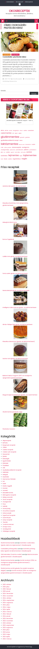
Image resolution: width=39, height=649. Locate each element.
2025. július (6, 587)
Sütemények (6, 54)
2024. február (7, 614)
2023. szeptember (8, 625)
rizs (4, 152)
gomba (27, 137)
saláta (8, 152)
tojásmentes (29, 155)
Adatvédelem (10, 2)
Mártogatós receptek (9, 495)
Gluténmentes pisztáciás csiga (12, 412)
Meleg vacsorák (8, 497)
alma (2, 130)
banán (10, 130)
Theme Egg (28, 647)
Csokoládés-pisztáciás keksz (14, 57)
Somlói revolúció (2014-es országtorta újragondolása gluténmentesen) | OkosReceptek (18, 562)
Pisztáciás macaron (9, 429)
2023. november (8, 621)
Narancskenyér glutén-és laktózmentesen (16, 290)
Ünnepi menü (15, 54)
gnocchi (22, 137)
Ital (4, 481)
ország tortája (5, 149)
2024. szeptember (8, 600)
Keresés (3, 91)
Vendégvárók (7, 529)
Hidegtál (5, 474)
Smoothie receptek (9, 511)
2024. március (7, 612)
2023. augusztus (8, 627)
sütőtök (29, 152)
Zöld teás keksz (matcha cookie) (11, 554)
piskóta (26, 150)
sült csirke (23, 152)
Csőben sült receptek (9, 452)
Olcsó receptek (7, 499)
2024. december (8, 593)
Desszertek (6, 454)
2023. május (6, 634)
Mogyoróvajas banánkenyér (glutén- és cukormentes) (20, 395)
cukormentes (6, 133)
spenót (12, 152)
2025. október (7, 584)
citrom (21, 130)
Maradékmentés (8, 493)
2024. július (6, 605)
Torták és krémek (8, 524)
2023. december (8, 618)
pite (2, 152)
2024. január (6, 616)
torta (2, 159)
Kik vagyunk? (19, 2)
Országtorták (7, 502)
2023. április (6, 636)
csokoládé (31, 130)
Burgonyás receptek (9, 445)
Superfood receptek (9, 515)
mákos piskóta (7, 147)
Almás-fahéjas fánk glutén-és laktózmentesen (17, 324)
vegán (24, 159)
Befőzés (5, 443)
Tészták (5, 522)
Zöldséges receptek (9, 531)
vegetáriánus (17, 159)
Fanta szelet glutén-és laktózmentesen (15, 273)
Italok (4, 483)
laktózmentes (9, 144)
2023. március (7, 639)
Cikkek (5, 447)
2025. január (6, 591)
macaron (28, 144)
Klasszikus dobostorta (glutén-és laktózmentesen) (19, 341)
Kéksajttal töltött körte (10, 222)
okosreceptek (16, 147)
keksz (21, 140)
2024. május (6, 607)
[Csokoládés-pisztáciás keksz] (19, 42)
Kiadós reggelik (7, 486)
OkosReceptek (19, 11)
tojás (21, 155)
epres (20, 133)
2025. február (7, 589)
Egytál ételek (7, 461)
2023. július (6, 630)
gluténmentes (10, 137)
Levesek (5, 490)
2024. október (7, 598)
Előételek (5, 463)
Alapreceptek (7, 440)
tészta (5, 159)
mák (2, 147)
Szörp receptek (7, 520)
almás (6, 130)
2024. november (8, 596)
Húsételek (6, 477)
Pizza (4, 504)
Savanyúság (6, 508)
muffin (33, 144)
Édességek (6, 459)
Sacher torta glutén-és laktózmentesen (15, 358)
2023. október (7, 623)
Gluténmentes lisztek (7, 543)
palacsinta (12, 149)
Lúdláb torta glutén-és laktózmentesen (15, 256)
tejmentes (13, 155)
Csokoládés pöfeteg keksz (9, 549)
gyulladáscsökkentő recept (10, 140)
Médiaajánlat (29, 2)
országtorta (25, 147)
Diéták (5, 456)
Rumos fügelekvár (8, 239)
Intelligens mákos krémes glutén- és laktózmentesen (19, 307)
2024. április (6, 609)
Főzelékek (6, 465)
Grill (4, 468)
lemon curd (21, 144)
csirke (25, 130)
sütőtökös (4, 156)
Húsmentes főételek (9, 479)
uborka (10, 159)
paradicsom (19, 149)
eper (16, 133)
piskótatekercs (32, 149)
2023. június (6, 632)
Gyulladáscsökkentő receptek (12, 470)
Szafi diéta (17, 152)
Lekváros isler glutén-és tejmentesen (14, 186)
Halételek (5, 472)
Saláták (5, 506)
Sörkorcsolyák (7, 513)
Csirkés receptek (8, 450)
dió (13, 133)
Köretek (5, 488)
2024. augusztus (8, 602)
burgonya (16, 130)
